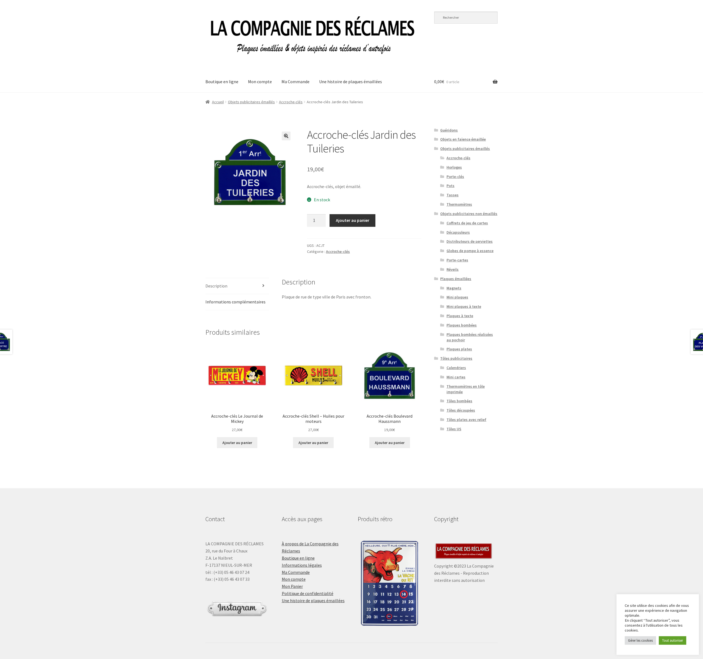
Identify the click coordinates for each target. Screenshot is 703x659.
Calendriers (456, 367)
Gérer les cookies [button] (640, 640)
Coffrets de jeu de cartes (467, 222)
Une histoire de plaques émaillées (350, 81)
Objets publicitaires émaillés (251, 101)
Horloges (454, 167)
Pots (450, 185)
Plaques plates (459, 349)
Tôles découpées (461, 410)
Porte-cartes (457, 260)
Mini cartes (456, 377)
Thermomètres (459, 204)
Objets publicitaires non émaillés (468, 213)
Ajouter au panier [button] (237, 442)
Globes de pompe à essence (470, 250)
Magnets (454, 288)
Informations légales (302, 565)
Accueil (218, 101)
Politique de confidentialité (307, 593)
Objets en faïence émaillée (463, 139)
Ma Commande (295, 81)
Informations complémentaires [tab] (235, 302)
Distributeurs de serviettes (470, 241)
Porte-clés (455, 176)
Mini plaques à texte (464, 306)
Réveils (453, 269)
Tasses (453, 194)
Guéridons (449, 130)
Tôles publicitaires (456, 358)
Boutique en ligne (221, 81)
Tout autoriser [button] (672, 640)
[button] (286, 136)
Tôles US (454, 428)
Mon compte (260, 81)
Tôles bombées (459, 400)
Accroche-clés (291, 101)
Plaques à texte (460, 315)
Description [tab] (216, 286)
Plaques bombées (462, 325)
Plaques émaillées (455, 278)
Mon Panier (292, 586)
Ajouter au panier (352, 220)
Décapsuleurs (458, 232)
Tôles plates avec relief (466, 419)
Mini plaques (457, 297)
